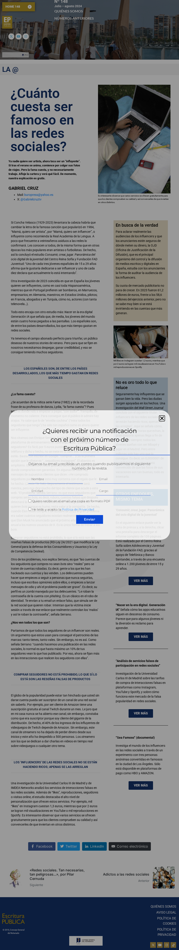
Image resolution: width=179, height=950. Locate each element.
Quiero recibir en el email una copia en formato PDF (71, 501)
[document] (89, 475)
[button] (162, 418)
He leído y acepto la (63, 509)
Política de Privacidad (78, 509)
